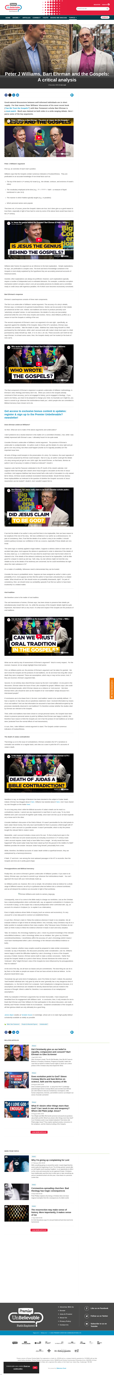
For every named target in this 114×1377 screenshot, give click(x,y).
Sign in (50, 91)
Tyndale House (26, 1015)
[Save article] (72, 95)
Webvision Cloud (61, 1368)
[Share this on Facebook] (6, 95)
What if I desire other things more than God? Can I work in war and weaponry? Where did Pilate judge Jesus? (50, 1108)
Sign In (104, 4)
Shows (34, 1045)
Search (107, 9)
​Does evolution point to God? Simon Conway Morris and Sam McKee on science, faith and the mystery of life (49, 1079)
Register (97, 4)
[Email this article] (17, 95)
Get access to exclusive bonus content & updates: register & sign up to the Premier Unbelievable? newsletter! (35, 414)
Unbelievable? (44, 1024)
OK (35, 1367)
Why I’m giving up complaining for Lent (50, 1160)
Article (34, 1156)
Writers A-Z (44, 1333)
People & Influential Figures (30, 1024)
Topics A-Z (36, 1333)
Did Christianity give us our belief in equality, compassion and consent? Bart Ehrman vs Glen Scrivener (51, 1052)
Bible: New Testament (13, 1024)
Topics (57, 68)
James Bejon (9, 1015)
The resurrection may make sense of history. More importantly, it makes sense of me (51, 1212)
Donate (62, 1310)
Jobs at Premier (66, 1314)
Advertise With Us (67, 1307)
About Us (63, 1317)
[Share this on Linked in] (13, 95)
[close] (73, 91)
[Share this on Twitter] (9, 95)
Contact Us (64, 1325)
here (32, 802)
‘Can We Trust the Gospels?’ (17, 108)
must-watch (11, 111)
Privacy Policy (65, 1321)
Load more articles (39, 1132)
